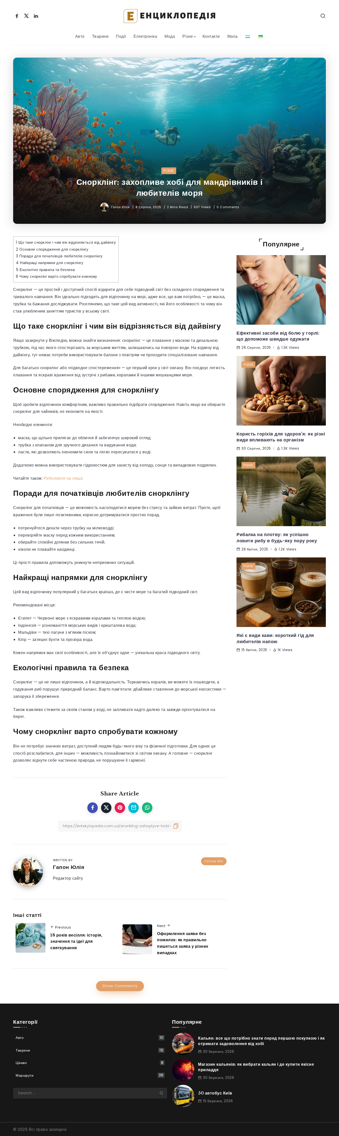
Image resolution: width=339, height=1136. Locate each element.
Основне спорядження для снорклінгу (52, 249)
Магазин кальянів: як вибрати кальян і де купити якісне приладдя (256, 1067)
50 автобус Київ (215, 1093)
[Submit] (163, 1093)
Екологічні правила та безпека (45, 269)
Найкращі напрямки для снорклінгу (49, 262)
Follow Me (214, 861)
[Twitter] (26, 15)
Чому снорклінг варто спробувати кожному (56, 276)
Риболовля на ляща (63, 478)
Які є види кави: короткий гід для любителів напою (275, 638)
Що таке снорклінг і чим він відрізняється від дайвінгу (66, 242)
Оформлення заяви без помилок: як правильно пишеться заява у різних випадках (182, 943)
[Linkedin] (35, 15)
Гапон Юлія (121, 207)
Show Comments (119, 985)
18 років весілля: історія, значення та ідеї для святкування (76, 941)
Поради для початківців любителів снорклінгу (59, 256)
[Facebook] (16, 15)
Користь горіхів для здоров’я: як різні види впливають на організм (281, 437)
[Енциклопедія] (169, 15)
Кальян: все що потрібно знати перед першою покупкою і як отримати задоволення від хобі (261, 1041)
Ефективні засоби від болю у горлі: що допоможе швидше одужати (278, 336)
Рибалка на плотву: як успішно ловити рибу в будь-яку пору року (277, 538)
